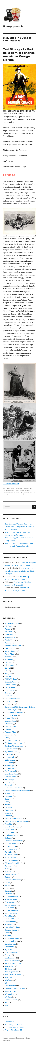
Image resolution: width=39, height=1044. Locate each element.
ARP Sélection (10, 648)
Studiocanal (9, 958)
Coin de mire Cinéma (13, 699)
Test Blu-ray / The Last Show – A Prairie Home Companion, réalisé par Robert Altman (19, 526)
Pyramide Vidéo (11, 913)
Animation (9, 634)
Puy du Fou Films (11, 910)
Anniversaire (10, 637)
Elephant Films (11, 749)
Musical (8, 871)
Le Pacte (8, 838)
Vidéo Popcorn (10, 991)
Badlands (8, 662)
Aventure (8, 657)
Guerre (7, 799)
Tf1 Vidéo (8, 969)
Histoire (8, 805)
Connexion (9, 1022)
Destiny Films (10, 721)
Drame (7, 735)
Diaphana (9, 724)
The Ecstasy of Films (13, 975)
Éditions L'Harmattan (13, 743)
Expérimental (10, 771)
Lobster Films (10, 846)
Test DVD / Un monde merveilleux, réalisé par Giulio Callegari (20, 571)
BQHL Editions (11, 679)
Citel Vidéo (9, 696)
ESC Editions (10, 760)
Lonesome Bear (11, 849)
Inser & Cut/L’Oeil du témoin (16, 821)
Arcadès (8, 643)
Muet (7, 869)
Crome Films (10, 718)
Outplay (8, 877)
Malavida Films (11, 855)
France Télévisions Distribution (17, 791)
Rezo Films (9, 916)
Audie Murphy (20, 490)
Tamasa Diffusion (12, 961)
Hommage (9, 810)
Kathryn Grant (24, 493)
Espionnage (9, 766)
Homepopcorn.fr (13, 26)
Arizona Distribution (13, 646)
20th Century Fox (12, 623)
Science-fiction (11, 930)
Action (7, 629)
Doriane (8, 729)
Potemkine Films (11, 897)
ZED (6, 1002)
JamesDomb (10, 488)
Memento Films (11, 860)
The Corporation (11, 972)
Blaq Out (8, 674)
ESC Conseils (10, 757)
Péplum (8, 885)
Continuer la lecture (11, 483)
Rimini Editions (11, 919)
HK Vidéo (8, 807)
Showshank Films (12, 938)
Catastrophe (10, 687)
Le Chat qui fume (11, 835)
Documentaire (10, 726)
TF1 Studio (9, 966)
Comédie (8, 704)
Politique (8, 894)
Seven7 (8, 936)
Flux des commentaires (14, 1027)
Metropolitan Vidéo (12, 863)
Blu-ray (8, 676)
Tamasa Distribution (13, 963)
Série (7, 933)
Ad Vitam (8, 632)
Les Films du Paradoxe (14, 841)
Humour (8, 816)
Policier (8, 891)
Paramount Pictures (13, 880)
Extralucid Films (11, 774)
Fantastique (9, 779)
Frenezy (8, 793)
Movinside (9, 866)
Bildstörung (9, 665)
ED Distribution (11, 740)
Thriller (8, 980)
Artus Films (9, 654)
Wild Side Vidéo (11, 1000)
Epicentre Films (11, 752)
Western (11, 490)
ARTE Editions (10, 651)
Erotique (8, 754)
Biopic (7, 668)
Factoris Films (10, 777)
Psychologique (10, 905)
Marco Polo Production (14, 858)
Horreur (8, 813)
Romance (8, 924)
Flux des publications (13, 1024)
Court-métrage (11, 715)
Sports (7, 955)
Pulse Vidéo (9, 908)
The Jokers (9, 977)
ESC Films (9, 763)
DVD (6, 738)
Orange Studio (10, 874)
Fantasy (8, 782)
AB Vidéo (8, 626)
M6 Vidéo (9, 852)
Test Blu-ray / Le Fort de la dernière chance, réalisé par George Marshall (19, 54)
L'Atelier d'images (12, 827)
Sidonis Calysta (11, 941)
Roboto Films (10, 922)
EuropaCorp (9, 768)
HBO (7, 802)
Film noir (8, 785)
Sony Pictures (10, 944)
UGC (6, 983)
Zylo (6, 1005)
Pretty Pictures (11, 899)
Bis (6, 671)
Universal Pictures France (15, 989)
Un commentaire (20, 495)
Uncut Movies (10, 986)
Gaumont (8, 796)
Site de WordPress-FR (13, 1030)
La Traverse (9, 830)
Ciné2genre (9, 690)
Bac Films (9, 660)
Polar (7, 888)
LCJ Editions (10, 832)
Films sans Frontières (13, 788)
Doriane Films (10, 732)
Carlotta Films (10, 685)
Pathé (7, 883)
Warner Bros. (10, 994)
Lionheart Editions (12, 844)
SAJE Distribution (12, 927)
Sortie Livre (9, 947)
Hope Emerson (14, 493)
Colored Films (10, 701)
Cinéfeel (8, 693)
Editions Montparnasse (14, 746)
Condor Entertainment (14, 713)
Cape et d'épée (10, 682)
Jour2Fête (9, 824)
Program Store (11, 902)
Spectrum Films (11, 952)
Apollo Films (10, 640)
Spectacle (8, 950)
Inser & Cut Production (14, 818)
